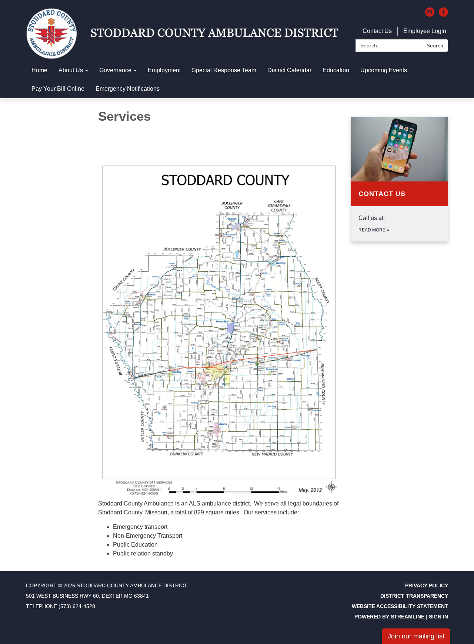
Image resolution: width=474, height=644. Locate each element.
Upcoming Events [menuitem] (383, 70)
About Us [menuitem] (71, 70)
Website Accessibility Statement (400, 606)
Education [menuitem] (336, 70)
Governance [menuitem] (115, 70)
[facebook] (443, 14)
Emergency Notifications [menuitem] (128, 89)
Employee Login (424, 31)
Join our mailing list (416, 636)
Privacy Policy (426, 585)
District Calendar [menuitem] (289, 70)
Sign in (438, 617)
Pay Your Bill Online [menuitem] (57, 89)
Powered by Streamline (389, 617)
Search (435, 46)
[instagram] (429, 14)
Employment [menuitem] (164, 70)
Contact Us (377, 31)
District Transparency (414, 596)
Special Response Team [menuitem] (224, 70)
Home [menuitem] (39, 70)
